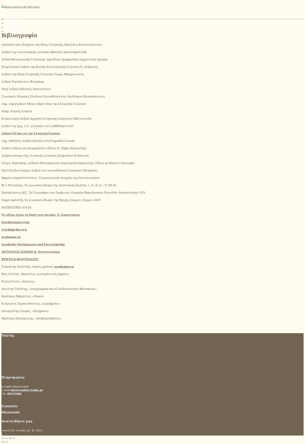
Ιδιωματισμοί (15, 31)
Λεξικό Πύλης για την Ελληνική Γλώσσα (30, 133)
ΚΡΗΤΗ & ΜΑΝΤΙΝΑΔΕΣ (19, 259)
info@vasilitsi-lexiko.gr (27, 390)
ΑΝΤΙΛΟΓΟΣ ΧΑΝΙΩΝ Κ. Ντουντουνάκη (30, 252)
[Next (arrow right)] (6, 441)
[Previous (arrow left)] (2, 441)
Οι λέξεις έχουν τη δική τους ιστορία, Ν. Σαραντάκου (40, 215)
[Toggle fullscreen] (9, 438)
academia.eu (11, 237)
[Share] (6, 438)
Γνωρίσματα (14, 27)
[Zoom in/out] (13, 438)
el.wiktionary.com (15, 222)
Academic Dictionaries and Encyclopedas (33, 244)
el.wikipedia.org (14, 229)
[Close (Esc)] (2, 438)
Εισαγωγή (12, 19)
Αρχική (6, 15)
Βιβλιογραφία (10, 412)
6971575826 (14, 393)
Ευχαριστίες (9, 406)
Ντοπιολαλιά (15, 23)
